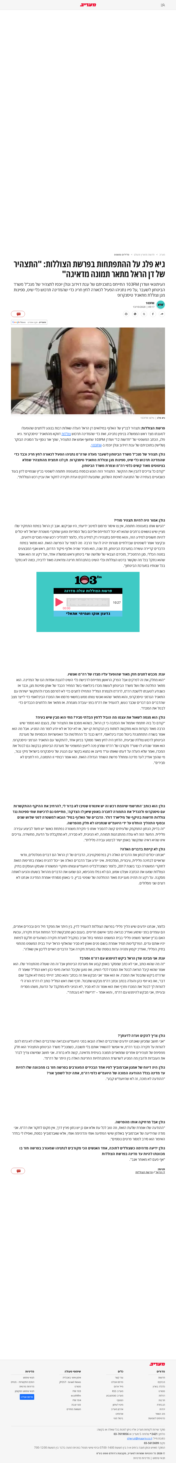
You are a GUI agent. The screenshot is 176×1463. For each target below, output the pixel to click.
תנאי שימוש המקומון (24, 1391)
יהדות (162, 1409)
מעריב (162, 254)
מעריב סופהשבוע (114, 1395)
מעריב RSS (117, 1391)
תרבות (162, 1400)
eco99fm (76, 1395)
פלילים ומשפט (121, 254)
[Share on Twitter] (144, 314)
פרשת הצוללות (144, 1172)
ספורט (162, 1391)
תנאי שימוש (28, 1377)
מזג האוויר (160, 1413)
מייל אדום (118, 1386)
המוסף (120, 1400)
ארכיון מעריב (117, 1409)
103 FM (77, 1391)
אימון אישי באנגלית (72, 1377)
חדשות (161, 1377)
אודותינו (119, 1413)
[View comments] (18, 314)
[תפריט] (168, 5)
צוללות (66, 433)
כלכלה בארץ (159, 1386)
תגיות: (161, 1169)
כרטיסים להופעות (156, 1418)
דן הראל (160, 1172)
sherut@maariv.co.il (139, 1438)
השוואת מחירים (74, 1409)
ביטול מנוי (118, 1418)
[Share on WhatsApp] (135, 314)
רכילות (162, 1395)
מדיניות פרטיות (26, 1386)
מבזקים (161, 1382)
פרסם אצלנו (117, 1382)
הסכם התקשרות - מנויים (22, 1382)
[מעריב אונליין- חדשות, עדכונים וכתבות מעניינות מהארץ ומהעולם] (88, 4)
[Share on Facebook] (153, 314)
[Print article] (126, 314)
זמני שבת (76, 1404)
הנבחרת (161, 1404)
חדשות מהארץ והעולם (144, 254)
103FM (150, 303)
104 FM (77, 1400)
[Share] (162, 314)
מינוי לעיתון (118, 1404)
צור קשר (119, 1377)
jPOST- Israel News (70, 1382)
